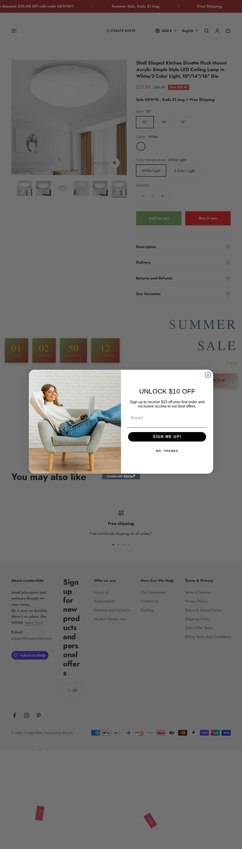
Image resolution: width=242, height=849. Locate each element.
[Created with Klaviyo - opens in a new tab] (121, 476)
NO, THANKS (167, 451)
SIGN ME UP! (167, 437)
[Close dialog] (208, 375)
